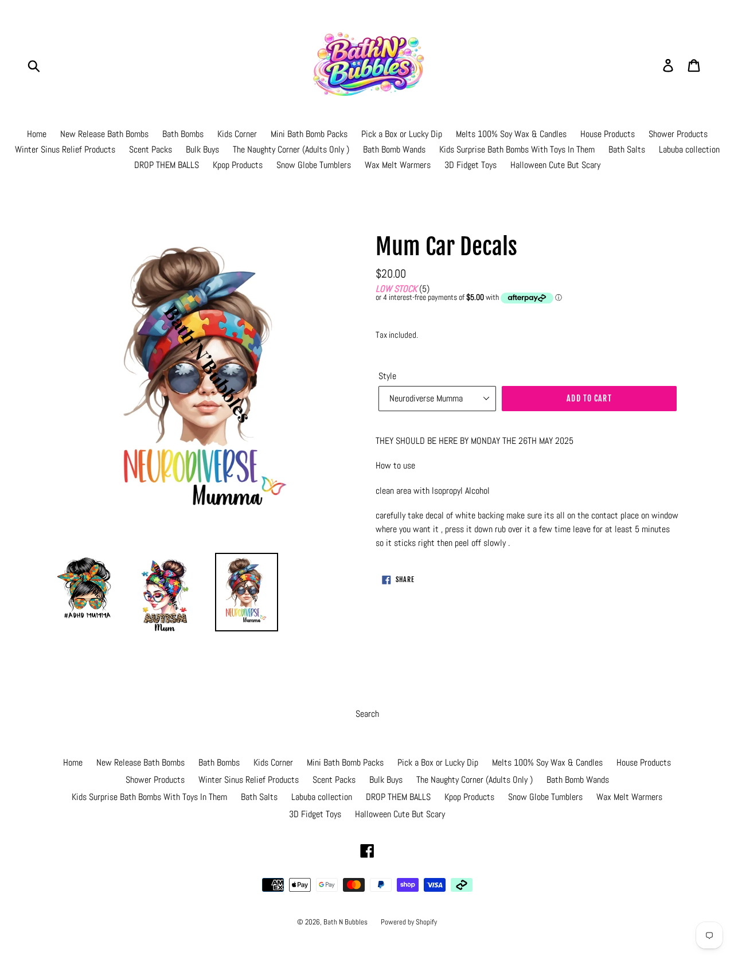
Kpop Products (238, 165)
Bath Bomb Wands (394, 149)
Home (36, 134)
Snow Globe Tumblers (313, 165)
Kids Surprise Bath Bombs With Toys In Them (517, 149)
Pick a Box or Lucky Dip (401, 134)
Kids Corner (237, 134)
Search (367, 714)
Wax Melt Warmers (398, 165)
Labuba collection (689, 149)
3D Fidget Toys (470, 165)
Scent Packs (150, 149)
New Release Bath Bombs (104, 134)
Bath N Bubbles (346, 922)
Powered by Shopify (409, 922)
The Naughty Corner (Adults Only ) (291, 149)
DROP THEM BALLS (166, 165)
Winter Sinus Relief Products (65, 149)
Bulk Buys (202, 149)
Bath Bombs (183, 134)
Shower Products (678, 134)
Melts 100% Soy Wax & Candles (511, 134)
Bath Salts (626, 149)
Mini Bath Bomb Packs (309, 134)
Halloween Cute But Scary (555, 165)
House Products (607, 134)
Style (387, 376)
